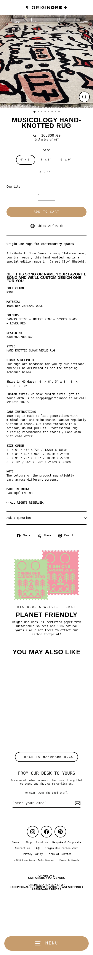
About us (42, 842)
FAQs (37, 848)
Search (16, 842)
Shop (29, 842)
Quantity (13, 186)
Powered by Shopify (69, 860)
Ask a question (18, 518)
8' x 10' (46, 172)
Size (46, 150)
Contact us (22, 848)
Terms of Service (59, 854)
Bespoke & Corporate (66, 842)
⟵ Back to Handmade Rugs (46, 756)
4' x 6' (25, 159)
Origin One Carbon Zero (61, 848)
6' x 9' (66, 159)
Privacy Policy (32, 854)
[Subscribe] (77, 803)
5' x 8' (45, 159)
